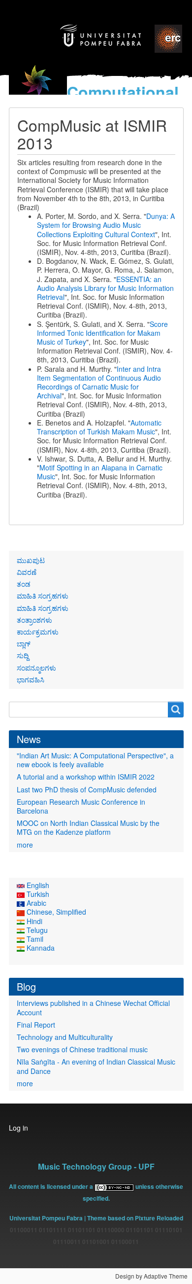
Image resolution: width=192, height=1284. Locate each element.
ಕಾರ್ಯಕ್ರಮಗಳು (38, 632)
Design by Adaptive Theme (151, 1276)
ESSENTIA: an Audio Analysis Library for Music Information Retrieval (105, 288)
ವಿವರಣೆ (26, 572)
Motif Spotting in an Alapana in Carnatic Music (99, 472)
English (37, 885)
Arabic (35, 903)
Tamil (34, 939)
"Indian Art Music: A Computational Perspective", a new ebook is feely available (95, 759)
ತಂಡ (24, 584)
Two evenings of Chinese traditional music (82, 1049)
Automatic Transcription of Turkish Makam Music (99, 427)
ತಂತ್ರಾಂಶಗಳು (34, 620)
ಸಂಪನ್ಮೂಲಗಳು (36, 668)
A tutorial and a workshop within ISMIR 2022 (86, 777)
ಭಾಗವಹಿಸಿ (30, 679)
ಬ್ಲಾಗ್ (24, 643)
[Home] (38, 86)
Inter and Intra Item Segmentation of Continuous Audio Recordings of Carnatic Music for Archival (99, 382)
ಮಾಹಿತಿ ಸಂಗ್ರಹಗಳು (42, 596)
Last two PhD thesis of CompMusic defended (87, 789)
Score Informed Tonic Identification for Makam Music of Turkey (102, 333)
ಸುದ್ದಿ (23, 655)
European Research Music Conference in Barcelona (81, 806)
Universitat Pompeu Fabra (46, 1217)
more (25, 845)
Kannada (40, 948)
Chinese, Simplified (55, 912)
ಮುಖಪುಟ (31, 560)
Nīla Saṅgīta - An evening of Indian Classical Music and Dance (96, 1066)
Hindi (33, 921)
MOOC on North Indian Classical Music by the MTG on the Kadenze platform (88, 827)
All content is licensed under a (52, 1186)
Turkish (37, 894)
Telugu (36, 930)
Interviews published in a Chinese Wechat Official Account (93, 1007)
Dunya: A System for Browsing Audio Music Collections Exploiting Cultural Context (106, 225)
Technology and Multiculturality (65, 1037)
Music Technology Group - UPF (96, 1166)
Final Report (36, 1025)
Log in (18, 1128)
